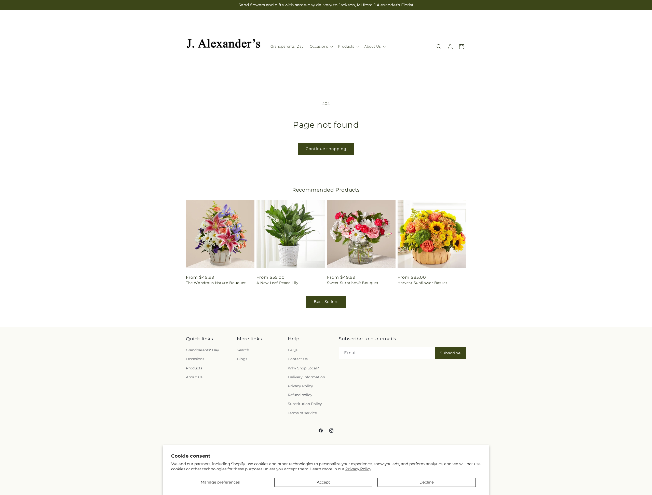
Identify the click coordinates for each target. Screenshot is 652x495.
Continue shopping (326, 148)
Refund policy (300, 395)
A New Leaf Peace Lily (277, 282)
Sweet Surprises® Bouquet (352, 282)
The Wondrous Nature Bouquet (216, 282)
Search (243, 350)
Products (194, 368)
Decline (426, 482)
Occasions (195, 359)
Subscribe (450, 353)
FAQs (292, 350)
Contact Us (298, 359)
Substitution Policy (305, 404)
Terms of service (302, 413)
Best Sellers (326, 301)
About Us (194, 377)
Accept (323, 482)
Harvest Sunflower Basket (422, 282)
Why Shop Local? (303, 368)
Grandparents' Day (202, 350)
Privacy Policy (358, 468)
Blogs (242, 359)
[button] (321, 46)
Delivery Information (306, 377)
